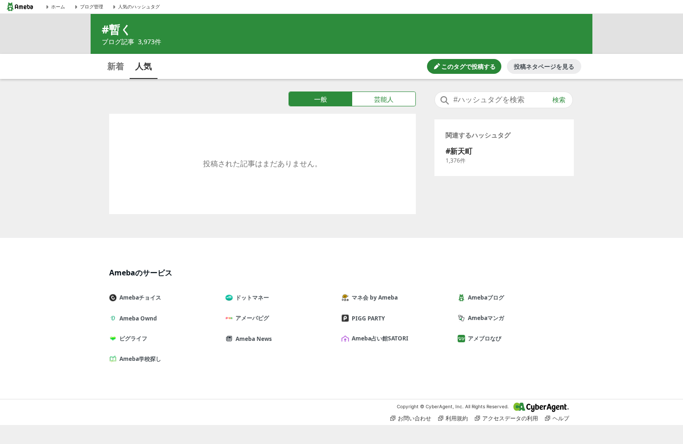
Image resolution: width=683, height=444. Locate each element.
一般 (320, 99)
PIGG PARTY (368, 318)
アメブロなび (484, 338)
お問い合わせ (414, 418)
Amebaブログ (486, 297)
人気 (143, 66)
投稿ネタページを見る (544, 66)
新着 (115, 66)
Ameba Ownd (138, 318)
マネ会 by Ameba (375, 297)
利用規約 (457, 418)
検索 (558, 100)
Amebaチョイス (140, 297)
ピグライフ (133, 338)
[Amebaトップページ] (20, 6)
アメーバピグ (252, 318)
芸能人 (384, 99)
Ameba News (254, 339)
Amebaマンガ (486, 318)
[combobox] (503, 99)
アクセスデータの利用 (510, 418)
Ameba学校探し (140, 359)
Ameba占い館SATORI (380, 338)
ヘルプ (560, 418)
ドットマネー (252, 297)
